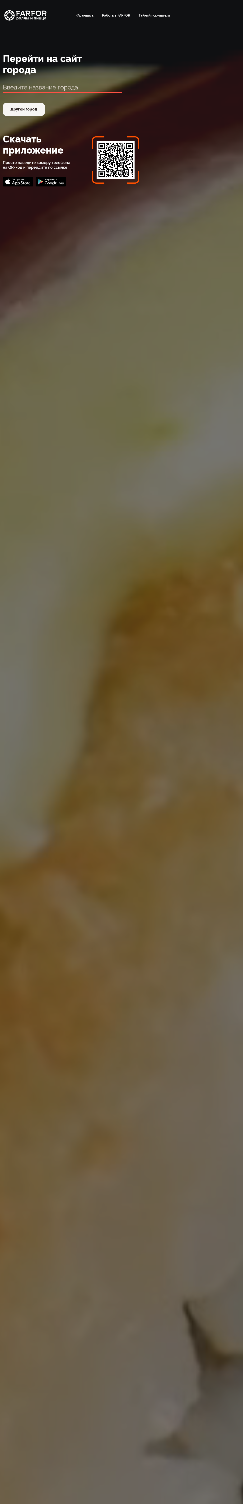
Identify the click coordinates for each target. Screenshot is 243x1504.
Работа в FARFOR (116, 15)
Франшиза (84, 15)
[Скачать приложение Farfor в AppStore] (18, 181)
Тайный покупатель (154, 15)
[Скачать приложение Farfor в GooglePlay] (51, 181)
